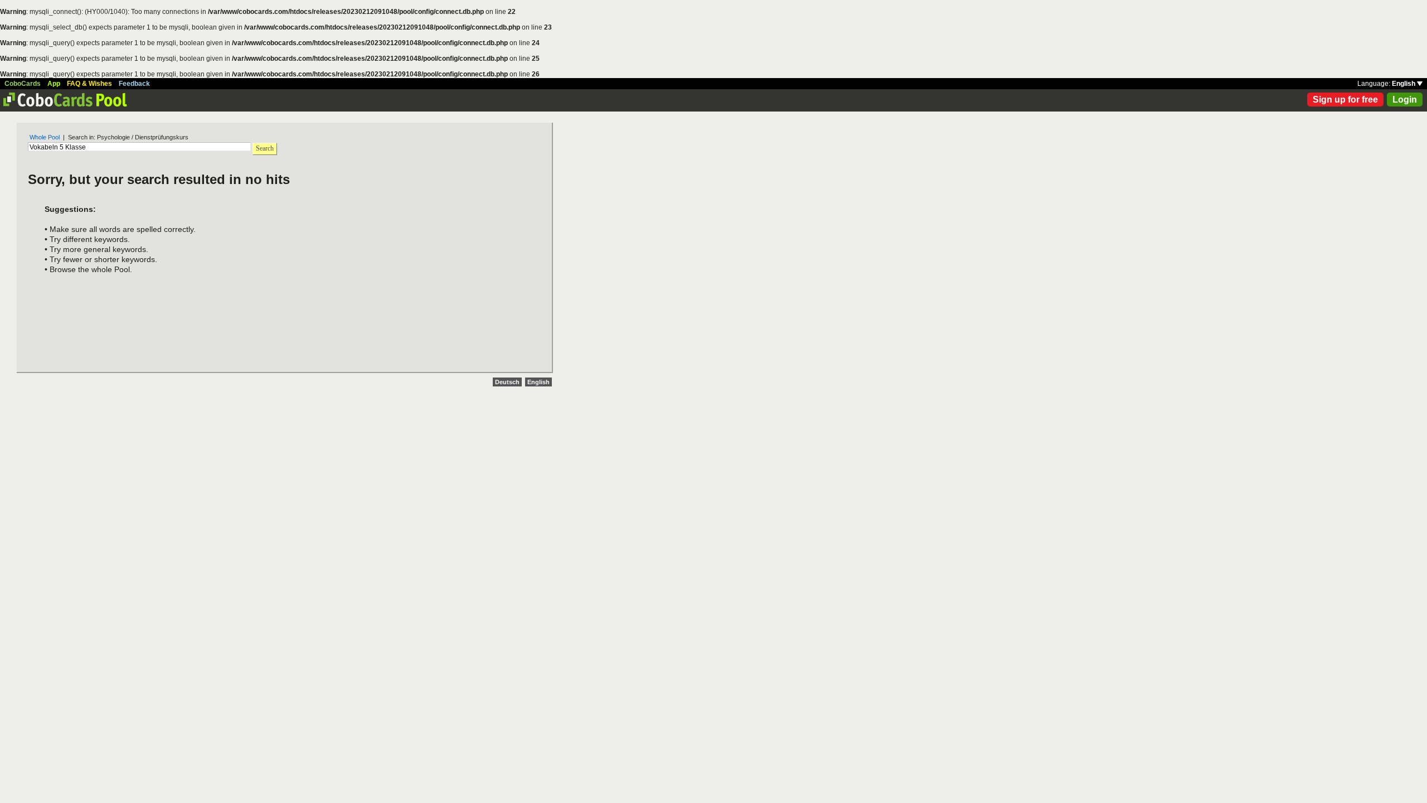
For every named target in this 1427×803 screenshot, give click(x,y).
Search (265, 148)
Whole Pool (45, 137)
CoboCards (22, 84)
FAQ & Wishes (89, 84)
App (53, 84)
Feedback (134, 84)
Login (1404, 99)
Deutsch (507, 382)
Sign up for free (1345, 99)
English (1404, 84)
